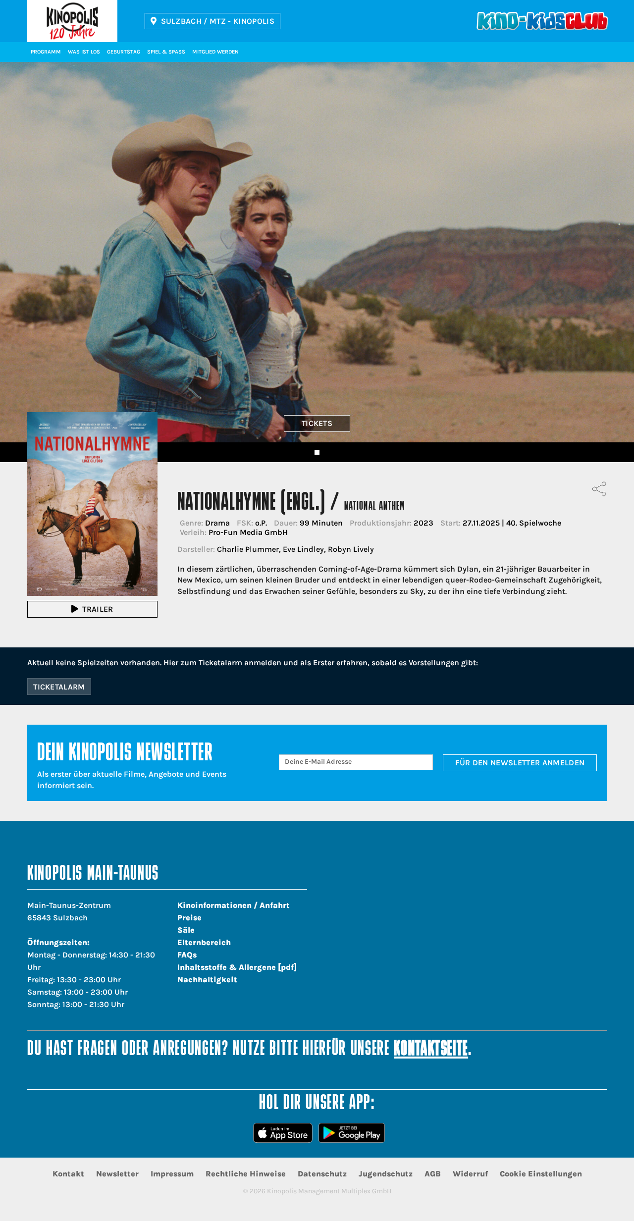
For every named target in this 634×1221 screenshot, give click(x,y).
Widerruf (470, 1173)
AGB (432, 1173)
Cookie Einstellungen (541, 1173)
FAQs (187, 954)
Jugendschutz (386, 1173)
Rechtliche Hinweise (246, 1173)
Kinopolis (72, 21)
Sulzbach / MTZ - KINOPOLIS (217, 21)
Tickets (317, 423)
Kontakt (68, 1173)
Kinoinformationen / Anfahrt (233, 905)
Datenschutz (322, 1173)
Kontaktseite (431, 1050)
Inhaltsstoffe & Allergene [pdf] (237, 967)
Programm (46, 52)
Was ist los (84, 52)
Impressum (172, 1173)
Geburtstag (123, 52)
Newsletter (117, 1173)
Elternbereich (204, 942)
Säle (186, 930)
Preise (189, 917)
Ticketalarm (59, 686)
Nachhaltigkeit (207, 979)
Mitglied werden (215, 52)
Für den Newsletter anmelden (520, 762)
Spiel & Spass (166, 52)
